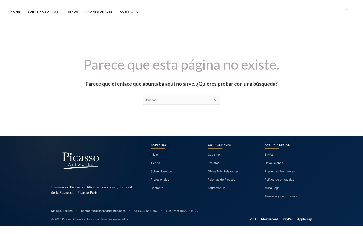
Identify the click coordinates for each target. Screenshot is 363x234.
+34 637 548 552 (145, 210)
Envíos (269, 154)
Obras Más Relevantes (223, 171)
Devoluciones (274, 163)
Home (15, 11)
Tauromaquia (217, 188)
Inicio (154, 154)
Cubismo (214, 154)
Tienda (72, 11)
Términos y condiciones (281, 196)
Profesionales (99, 11)
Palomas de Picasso (221, 179)
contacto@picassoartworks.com (103, 210)
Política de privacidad (280, 179)
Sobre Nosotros (43, 11)
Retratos (213, 163)
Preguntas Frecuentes (280, 171)
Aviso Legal (272, 188)
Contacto (129, 11)
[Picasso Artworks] (92, 160)
